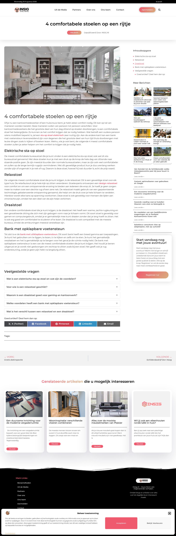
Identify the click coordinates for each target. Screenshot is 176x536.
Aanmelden (22, 504)
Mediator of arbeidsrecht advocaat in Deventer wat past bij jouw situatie (142, 100)
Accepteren (121, 523)
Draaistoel (139, 63)
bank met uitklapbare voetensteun (38, 234)
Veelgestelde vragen (144, 71)
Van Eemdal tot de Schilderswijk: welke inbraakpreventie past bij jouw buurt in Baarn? (151, 171)
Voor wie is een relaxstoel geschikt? (62, 287)
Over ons (90, 9)
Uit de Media (61, 9)
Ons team (106, 9)
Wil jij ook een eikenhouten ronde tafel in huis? (149, 421)
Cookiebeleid (10, 533)
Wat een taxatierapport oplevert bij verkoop (142, 120)
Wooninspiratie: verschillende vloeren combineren (65, 421)
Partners (76, 9)
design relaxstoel (108, 183)
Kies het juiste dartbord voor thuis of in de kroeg (142, 160)
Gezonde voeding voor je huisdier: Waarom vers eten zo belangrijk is (149, 203)
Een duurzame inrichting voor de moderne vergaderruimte (149, 193)
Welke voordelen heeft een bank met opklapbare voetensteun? (62, 303)
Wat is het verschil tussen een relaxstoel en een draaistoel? (62, 311)
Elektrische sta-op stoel (145, 56)
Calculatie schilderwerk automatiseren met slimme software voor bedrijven (162, 121)
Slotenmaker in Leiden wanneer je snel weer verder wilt (142, 141)
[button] (169, 513)
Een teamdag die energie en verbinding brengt (162, 141)
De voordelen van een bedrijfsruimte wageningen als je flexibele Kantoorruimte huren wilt (150, 214)
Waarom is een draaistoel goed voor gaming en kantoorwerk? (62, 295)
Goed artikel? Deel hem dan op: (151, 74)
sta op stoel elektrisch (52, 135)
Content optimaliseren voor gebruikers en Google (151, 182)
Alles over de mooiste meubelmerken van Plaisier (106, 421)
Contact (120, 9)
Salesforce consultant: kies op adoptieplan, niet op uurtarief (147, 226)
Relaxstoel (139, 60)
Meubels (74, 32)
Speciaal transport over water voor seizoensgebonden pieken (160, 100)
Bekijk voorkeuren (155, 523)
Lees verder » (139, 176)
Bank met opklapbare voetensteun (150, 67)
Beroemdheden (24, 483)
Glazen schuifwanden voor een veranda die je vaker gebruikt (161, 160)
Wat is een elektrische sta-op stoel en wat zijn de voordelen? (62, 279)
